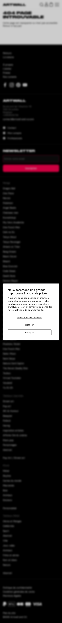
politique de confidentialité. (29, 309)
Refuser (29, 324)
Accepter (29, 332)
